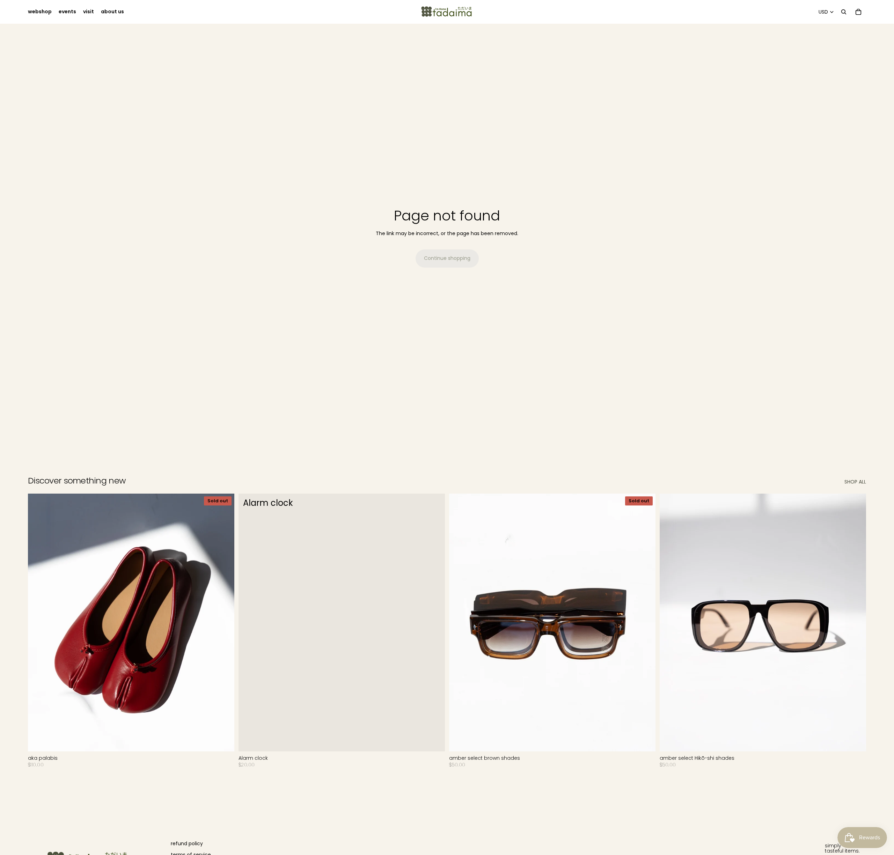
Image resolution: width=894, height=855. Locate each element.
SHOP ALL (855, 482)
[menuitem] (40, 12)
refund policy (187, 843)
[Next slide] (223, 622)
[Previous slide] (38, 622)
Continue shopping (447, 258)
